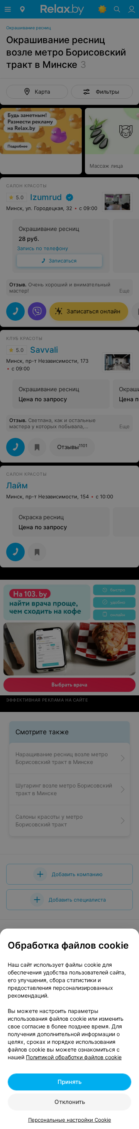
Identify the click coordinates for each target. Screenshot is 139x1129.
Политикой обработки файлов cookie (74, 1057)
